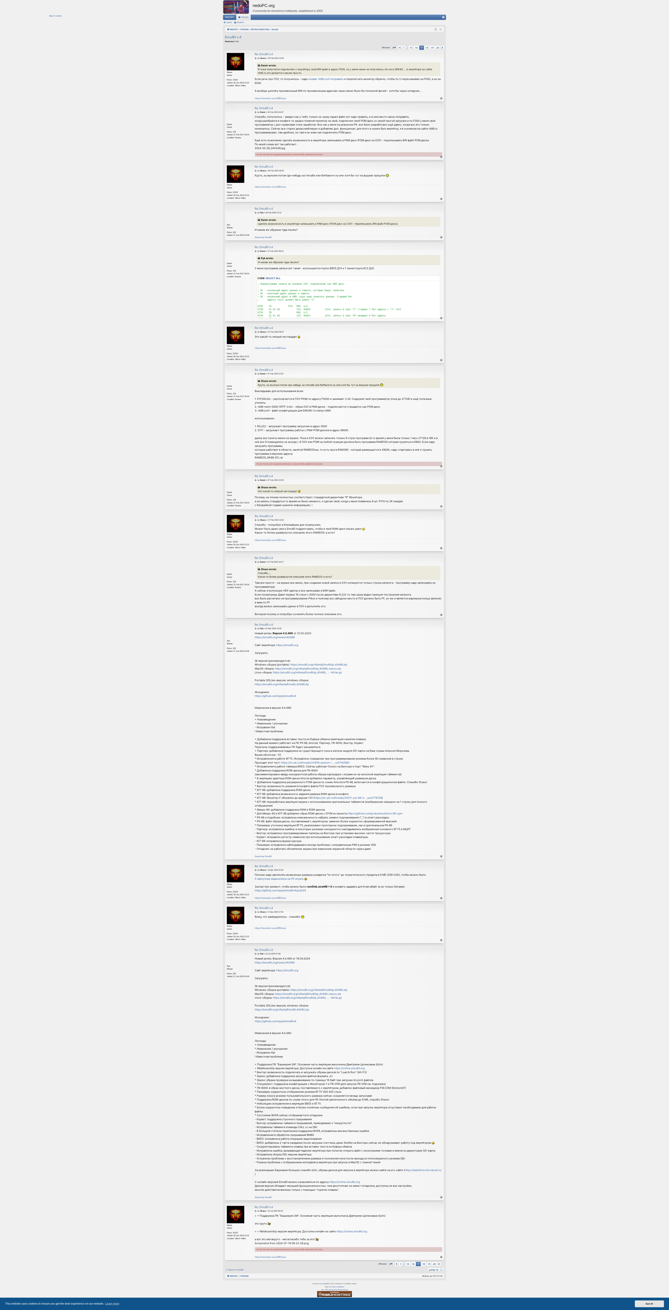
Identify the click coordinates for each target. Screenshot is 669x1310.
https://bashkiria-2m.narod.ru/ (423, 1170)
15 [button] (411, 47)
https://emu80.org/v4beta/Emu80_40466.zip (282, 684)
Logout (229, 22)
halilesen (340, 1287)
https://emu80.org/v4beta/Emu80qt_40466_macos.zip (308, 668)
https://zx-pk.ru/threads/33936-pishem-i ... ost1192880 (315, 762)
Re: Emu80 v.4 (264, 54)
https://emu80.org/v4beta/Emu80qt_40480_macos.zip (308, 994)
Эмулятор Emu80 (263, 237)
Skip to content (55, 16)
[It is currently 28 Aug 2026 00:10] (436, 30)
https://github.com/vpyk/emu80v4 (275, 696)
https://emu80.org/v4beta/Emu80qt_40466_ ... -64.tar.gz (307, 672)
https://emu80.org (287, 645)
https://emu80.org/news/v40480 (275, 962)
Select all (273, 278)
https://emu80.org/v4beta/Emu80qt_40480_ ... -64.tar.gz (307, 997)
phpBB (325, 1284)
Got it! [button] (649, 1303)
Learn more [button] (112, 1303)
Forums (245, 17)
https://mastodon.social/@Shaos (270, 98)
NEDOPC (229, 17)
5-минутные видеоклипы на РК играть (279, 878)
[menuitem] (443, 17)
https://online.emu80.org (349, 1068)
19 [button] (432, 47)
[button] (394, 48)
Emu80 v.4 (233, 37)
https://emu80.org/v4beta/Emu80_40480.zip (282, 1009)
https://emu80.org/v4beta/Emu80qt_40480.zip (318, 990)
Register (240, 22)
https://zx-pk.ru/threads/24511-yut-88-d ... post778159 (348, 797)
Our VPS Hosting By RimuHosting (334, 1290)
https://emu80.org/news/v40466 (275, 637)
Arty (333, 1287)
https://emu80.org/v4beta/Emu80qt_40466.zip (318, 664)
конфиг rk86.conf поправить (326, 79)
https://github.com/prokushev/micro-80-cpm (375, 813)
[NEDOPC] (238, 7)
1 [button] (404, 47)
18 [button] (426, 47)
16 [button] (416, 47)
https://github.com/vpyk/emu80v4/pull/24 (280, 890)
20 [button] (437, 47)
